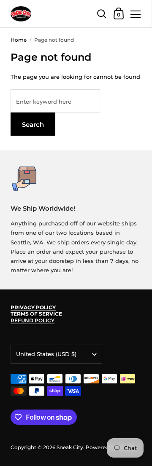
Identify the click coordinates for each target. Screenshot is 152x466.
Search (33, 125)
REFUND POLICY (32, 320)
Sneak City (70, 447)
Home (19, 40)
